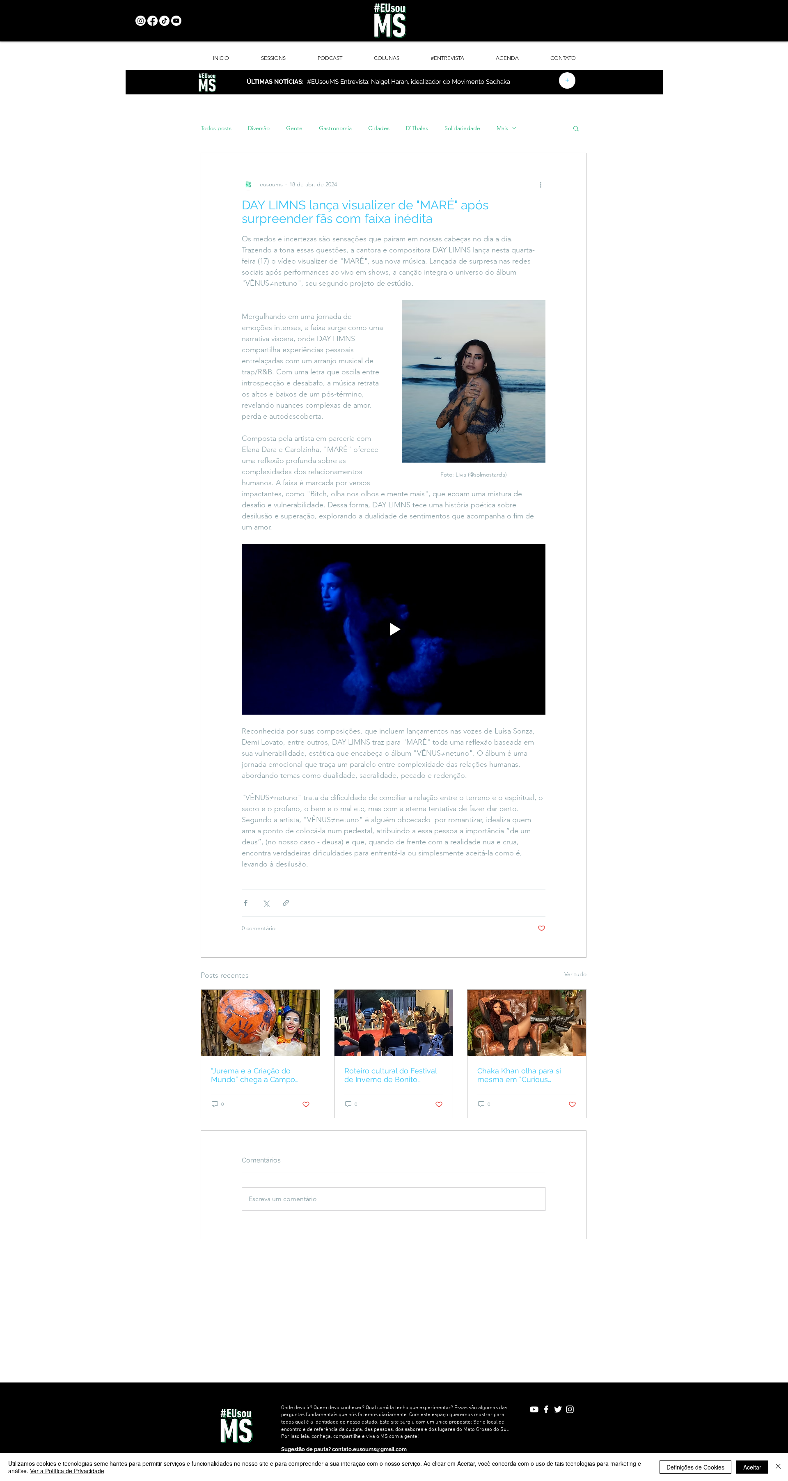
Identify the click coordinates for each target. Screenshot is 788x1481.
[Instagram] (140, 21)
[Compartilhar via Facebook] (246, 903)
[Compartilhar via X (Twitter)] (266, 903)
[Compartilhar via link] (286, 903)
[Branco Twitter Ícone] (558, 1409)
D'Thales (417, 128)
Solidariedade (462, 128)
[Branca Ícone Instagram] (570, 1409)
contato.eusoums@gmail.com (369, 1449)
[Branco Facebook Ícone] (546, 1409)
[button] (576, 128)
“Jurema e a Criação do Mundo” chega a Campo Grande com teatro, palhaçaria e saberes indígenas (253, 1075)
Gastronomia (335, 128)
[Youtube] (176, 21)
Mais (502, 128)
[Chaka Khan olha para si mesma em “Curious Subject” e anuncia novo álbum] (526, 1023)
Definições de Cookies (695, 1467)
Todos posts (216, 128)
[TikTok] (164, 21)
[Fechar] (778, 1467)
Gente (294, 128)
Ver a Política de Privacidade (67, 1471)
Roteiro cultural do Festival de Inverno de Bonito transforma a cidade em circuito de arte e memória (390, 1075)
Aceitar (752, 1467)
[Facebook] (152, 21)
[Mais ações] (540, 184)
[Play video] (393, 629)
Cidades (378, 128)
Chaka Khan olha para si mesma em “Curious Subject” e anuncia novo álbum (519, 1075)
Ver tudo (575, 974)
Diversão (259, 128)
